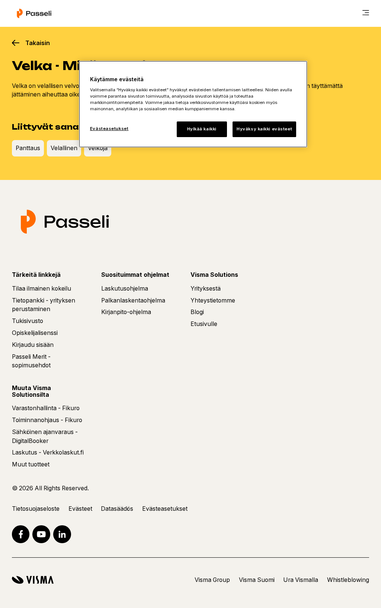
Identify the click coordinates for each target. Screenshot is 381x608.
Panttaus (28, 148)
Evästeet (80, 508)
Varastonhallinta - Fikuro (46, 408)
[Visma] (33, 580)
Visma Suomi (257, 579)
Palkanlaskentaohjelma (133, 300)
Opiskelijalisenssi (35, 332)
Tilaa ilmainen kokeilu (41, 288)
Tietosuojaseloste (36, 508)
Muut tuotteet (30, 464)
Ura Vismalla (300, 579)
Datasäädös (117, 508)
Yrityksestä (205, 288)
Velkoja (98, 148)
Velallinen (64, 148)
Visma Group (212, 579)
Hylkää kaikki (202, 129)
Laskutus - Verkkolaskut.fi (48, 452)
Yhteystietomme (212, 300)
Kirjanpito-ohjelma (126, 312)
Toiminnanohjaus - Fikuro (47, 420)
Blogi (197, 312)
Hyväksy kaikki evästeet (264, 129)
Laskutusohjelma (124, 288)
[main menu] (365, 13)
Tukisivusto (27, 320)
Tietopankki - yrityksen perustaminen (43, 305)
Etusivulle (203, 323)
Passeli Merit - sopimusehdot (31, 361)
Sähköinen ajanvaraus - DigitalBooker (45, 436)
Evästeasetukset (109, 128)
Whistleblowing (348, 579)
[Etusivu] (34, 13)
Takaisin (37, 43)
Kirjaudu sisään (33, 344)
